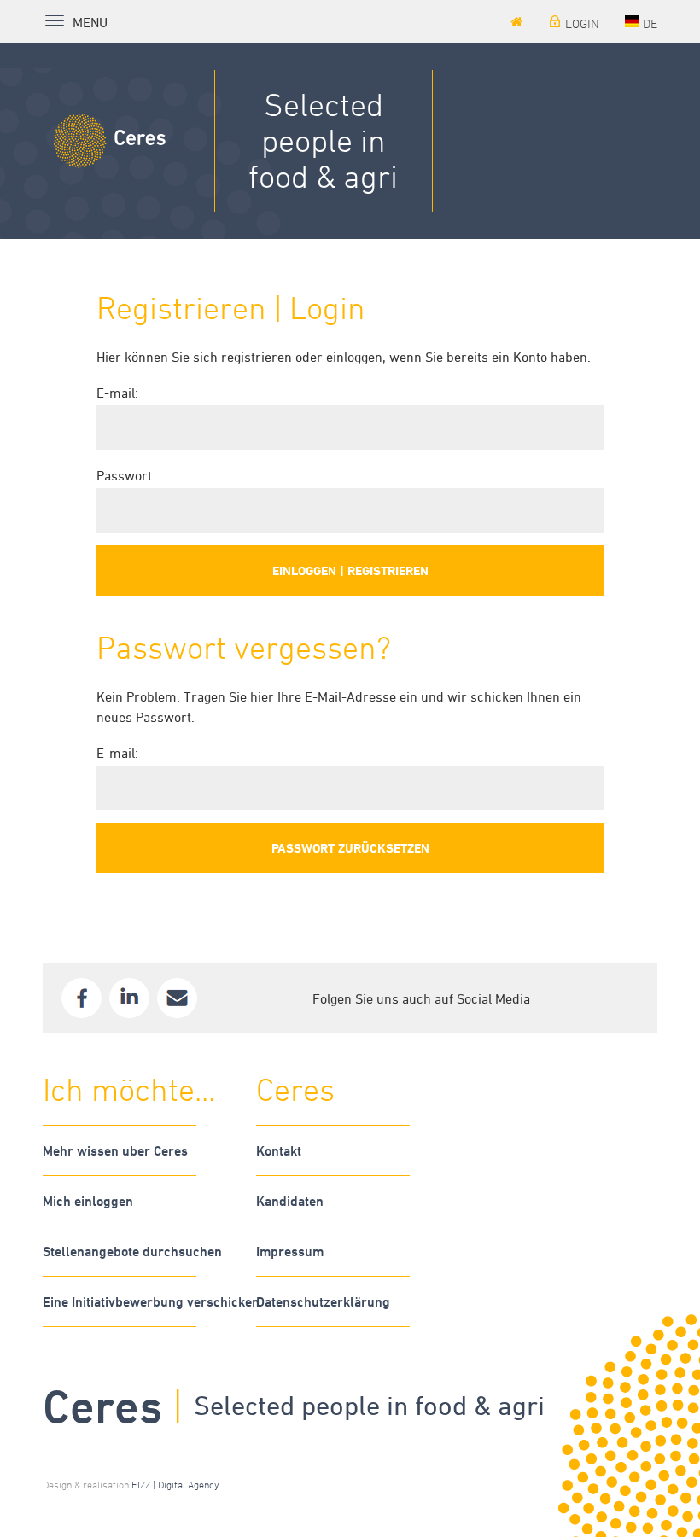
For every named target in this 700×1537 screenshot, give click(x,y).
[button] (641, 24)
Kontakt (278, 1150)
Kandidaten (290, 1200)
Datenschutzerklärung (323, 1301)
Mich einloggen (88, 1200)
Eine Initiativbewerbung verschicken (119, 1301)
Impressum (290, 1251)
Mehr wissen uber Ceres (115, 1150)
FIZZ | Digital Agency (175, 1484)
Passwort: (125, 475)
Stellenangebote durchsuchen (119, 1251)
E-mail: (117, 392)
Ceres (295, 1089)
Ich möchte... (129, 1089)
